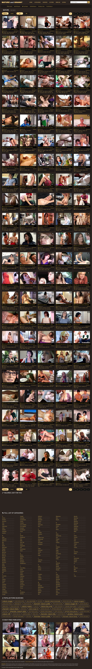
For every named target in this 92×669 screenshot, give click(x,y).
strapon (75, 524)
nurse (57, 529)
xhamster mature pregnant (7, 603)
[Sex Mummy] (81, 653)
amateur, (5, 32)
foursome (22, 584)
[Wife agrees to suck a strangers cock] (64, 219)
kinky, (32, 230)
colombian (4, 591)
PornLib (16, 168)
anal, (8, 32)
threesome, (11, 112)
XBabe (35, 129)
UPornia (88, 267)
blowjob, (10, 91)
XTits (89, 306)
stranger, (67, 229)
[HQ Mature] (64, 641)
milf (81, 131)
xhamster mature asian (18, 611)
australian (4, 531)
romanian (58, 568)
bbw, (58, 32)
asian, (76, 425)
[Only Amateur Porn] (28, 628)
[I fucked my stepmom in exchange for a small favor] (64, 121)
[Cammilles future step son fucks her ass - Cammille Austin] (64, 337)
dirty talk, (75, 289)
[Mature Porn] (81, 641)
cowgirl (21, 516)
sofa (26, 131)
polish (57, 552)
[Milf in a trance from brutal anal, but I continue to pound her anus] (46, 416)
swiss (75, 531)
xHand (17, 267)
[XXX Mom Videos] (81, 628)
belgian (3, 549)
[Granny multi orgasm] (28, 239)
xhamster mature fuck (27, 603)
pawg (57, 550)
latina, (26, 33)
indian (39, 548)
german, (12, 110)
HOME (30, 2)
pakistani (58, 547)
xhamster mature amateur (84, 611)
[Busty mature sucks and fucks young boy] (10, 278)
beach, (62, 209)
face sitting (22, 568)
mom (14, 53)
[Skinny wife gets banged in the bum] (46, 258)
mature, (8, 33)
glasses (39, 518)
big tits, (13, 32)
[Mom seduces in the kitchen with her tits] (46, 475)
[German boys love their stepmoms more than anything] (46, 239)
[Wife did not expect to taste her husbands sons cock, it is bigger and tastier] (10, 396)
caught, (10, 51)
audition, (25, 51)
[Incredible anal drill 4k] (64, 61)
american (4, 521)
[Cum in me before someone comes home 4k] (28, 61)
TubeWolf (52, 148)
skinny (57, 581)
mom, (13, 33)
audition (4, 529)
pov (52, 92)
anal (3, 523)
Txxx (35, 345)
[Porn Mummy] (11, 653)
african (3, 518)
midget (39, 592)
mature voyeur (27, 606)
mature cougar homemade (57, 603)
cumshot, (86, 288)
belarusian (4, 547)
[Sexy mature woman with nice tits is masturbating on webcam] (28, 357)
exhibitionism (23, 563)
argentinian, (41, 465)
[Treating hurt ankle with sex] (82, 455)
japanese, (81, 425)
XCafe (35, 168)
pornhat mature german (71, 611)
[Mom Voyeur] (11, 628)
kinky (39, 566)
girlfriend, (30, 189)
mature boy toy (17, 603)
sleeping (58, 582)
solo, (29, 486)
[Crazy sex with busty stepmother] (64, 180)
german (22, 593)
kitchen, (86, 33)
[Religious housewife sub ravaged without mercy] (28, 278)
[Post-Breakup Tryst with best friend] (46, 337)
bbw (3, 544)
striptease (76, 526)
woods (75, 571)
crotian (21, 521)
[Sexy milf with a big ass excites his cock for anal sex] (64, 435)
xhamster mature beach (18, 616)
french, (87, 32)
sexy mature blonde (31, 601)
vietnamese (76, 558)
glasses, (50, 150)
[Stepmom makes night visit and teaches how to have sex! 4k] (10, 140)
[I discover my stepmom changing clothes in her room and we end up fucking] (28, 22)
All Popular (17, 6)
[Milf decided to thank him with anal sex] (46, 81)
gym (39, 526)
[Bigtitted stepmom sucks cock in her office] (82, 239)
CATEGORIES (37, 2)
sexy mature (40, 601)
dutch (21, 550)
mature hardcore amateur (19, 601)
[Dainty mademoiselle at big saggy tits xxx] (64, 199)
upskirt (75, 553)
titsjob (75, 544)
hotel (39, 541)
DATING (64, 2)
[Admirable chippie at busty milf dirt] (28, 455)
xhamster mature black (10, 609)
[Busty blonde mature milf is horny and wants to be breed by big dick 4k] (82, 357)
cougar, (8, 71)
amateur (4, 519)
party (57, 548)
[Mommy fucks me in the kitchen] (82, 160)
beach (3, 545)
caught (3, 581)
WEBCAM (58, 2)
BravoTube (34, 208)
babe (3, 537)
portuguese (58, 553)
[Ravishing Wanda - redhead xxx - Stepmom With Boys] (46, 317)
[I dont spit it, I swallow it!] (46, 219)
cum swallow (23, 526)
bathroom (4, 540)
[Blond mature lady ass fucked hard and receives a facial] (28, 160)
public (57, 558)
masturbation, (45, 33)
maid (39, 584)
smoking (58, 589)
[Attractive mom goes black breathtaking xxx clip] (64, 455)
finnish (21, 578)
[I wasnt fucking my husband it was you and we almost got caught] (10, 121)
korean (39, 569)
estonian (22, 560)
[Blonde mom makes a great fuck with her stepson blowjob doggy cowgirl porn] (28, 376)
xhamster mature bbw (84, 603)
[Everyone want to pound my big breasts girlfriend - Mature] (46, 396)
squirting (76, 521)
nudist (57, 526)
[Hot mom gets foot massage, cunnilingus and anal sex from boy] (28, 101)
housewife (40, 542)
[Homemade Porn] (11, 641)
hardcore (40, 534)
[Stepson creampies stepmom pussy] (10, 455)
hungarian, (76, 230)
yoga (75, 576)
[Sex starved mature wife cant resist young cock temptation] (10, 160)
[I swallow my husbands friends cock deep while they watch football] (10, 298)
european (22, 561)
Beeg (53, 70)
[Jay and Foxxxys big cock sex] (82, 121)
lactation (40, 574)
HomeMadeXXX (51, 404)
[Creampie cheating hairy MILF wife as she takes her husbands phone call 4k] (64, 317)
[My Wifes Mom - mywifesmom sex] (28, 180)
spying (75, 519)
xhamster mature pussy (6, 616)
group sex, (84, 229)
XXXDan (88, 109)
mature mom (5, 606)
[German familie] (82, 317)
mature (45, 170)
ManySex (52, 50)
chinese (4, 586)
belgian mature (35, 613)
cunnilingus (22, 529)
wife (68, 53)
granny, (31, 51)
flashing (22, 581)
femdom (22, 571)
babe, (48, 32)
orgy (86, 230)
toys (75, 545)
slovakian (58, 584)
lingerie (39, 579)
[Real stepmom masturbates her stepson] (10, 317)
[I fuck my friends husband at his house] (64, 81)
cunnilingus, (29, 110)
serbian (57, 577)
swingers (76, 529)
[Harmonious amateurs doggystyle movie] (28, 396)
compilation (4, 592)
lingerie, (39, 269)
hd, (16, 32)
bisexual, (80, 130)
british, (61, 170)
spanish (75, 516)
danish (21, 535)
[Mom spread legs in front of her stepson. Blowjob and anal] (10, 81)
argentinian (4, 526)
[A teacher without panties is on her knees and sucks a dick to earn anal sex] (28, 81)
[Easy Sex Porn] (46, 641)
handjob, (80, 189)
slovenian (58, 586)
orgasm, (65, 53)
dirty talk (22, 542)
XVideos (88, 286)
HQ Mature (49, 6)
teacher (75, 537)
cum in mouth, (40, 190)
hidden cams (41, 537)
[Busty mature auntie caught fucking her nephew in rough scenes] (46, 140)
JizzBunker (52, 168)
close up (4, 587)
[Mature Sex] (46, 653)
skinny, (46, 269)
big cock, (7, 51)
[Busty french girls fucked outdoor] (28, 140)
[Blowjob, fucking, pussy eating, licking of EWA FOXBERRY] (64, 101)
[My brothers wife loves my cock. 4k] (46, 22)
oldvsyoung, (79, 72)
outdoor (57, 542)
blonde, (68, 51)
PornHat (88, 129)
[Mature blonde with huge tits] (64, 396)
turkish (75, 547)
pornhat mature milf (61, 613)
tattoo (75, 535)
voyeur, (88, 427)
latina (39, 576)
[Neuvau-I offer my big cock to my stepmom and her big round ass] (64, 416)
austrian (4, 533)
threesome (47, 230)
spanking (76, 518)
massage (40, 585)
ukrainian (76, 551)
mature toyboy (79, 609)
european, (22, 230)
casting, (84, 130)
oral (57, 537)
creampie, (86, 51)
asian (3, 528)
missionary (58, 516)
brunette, (83, 71)
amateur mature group (59, 606)
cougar (3, 594)
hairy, (62, 110)
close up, (30, 32)
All (19, 13)
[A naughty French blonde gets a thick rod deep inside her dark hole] (64, 258)
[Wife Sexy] (28, 641)
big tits (3, 554)
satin (57, 574)
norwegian (58, 524)
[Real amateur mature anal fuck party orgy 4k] (82, 219)
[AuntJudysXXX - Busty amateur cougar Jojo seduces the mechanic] (10, 475)
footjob (21, 583)
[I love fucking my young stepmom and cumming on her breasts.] (64, 22)
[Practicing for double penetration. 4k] (64, 42)
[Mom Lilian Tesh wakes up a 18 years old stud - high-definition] (46, 199)
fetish (21, 573)
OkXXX (52, 326)
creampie (22, 518)
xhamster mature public (42, 603)
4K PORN (51, 2)
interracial (40, 550)
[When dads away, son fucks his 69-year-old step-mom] (82, 199)
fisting (21, 579)
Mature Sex (41, 6)
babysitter (4, 539)
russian (45, 72)
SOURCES (45, 2)
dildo (21, 540)
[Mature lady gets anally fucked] (64, 357)
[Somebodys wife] (82, 140)
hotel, (65, 32)
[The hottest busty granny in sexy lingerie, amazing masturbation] (28, 475)
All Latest (10, 6)
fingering (22, 576)
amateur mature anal (75, 614)
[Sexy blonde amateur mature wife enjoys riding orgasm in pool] (28, 416)
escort (21, 558)
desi (21, 539)
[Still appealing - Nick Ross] (10, 435)
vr (74, 563)
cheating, (14, 51)
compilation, (81, 484)
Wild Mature (33, 6)
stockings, (43, 230)
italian (39, 555)
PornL (71, 168)
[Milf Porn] (28, 653)
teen (26, 269)
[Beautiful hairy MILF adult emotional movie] (10, 337)
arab (3, 524)
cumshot (22, 528)
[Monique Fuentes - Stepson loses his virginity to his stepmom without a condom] (28, 337)
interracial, (77, 53)
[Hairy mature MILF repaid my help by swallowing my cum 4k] (10, 180)
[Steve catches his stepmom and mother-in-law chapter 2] (46, 180)
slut (57, 587)
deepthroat (22, 537)
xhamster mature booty (69, 616)
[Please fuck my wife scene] (10, 376)
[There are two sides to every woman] (28, 219)
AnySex (88, 345)
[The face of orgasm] (82, 475)
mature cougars (79, 601)
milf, (11, 33)
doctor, (79, 248)
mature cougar (7, 601)
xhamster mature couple (67, 601)
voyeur (7, 151)
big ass (3, 550)
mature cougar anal (56, 616)
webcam (30, 368)
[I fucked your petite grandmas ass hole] (28, 42)
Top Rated (25, 6)
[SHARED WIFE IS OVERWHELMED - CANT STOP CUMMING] (82, 42)
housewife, (82, 33)
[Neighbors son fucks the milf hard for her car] (82, 396)
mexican (40, 590)
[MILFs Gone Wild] (46, 628)
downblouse (22, 549)
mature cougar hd (71, 603)
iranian (39, 552)
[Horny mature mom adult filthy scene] (10, 258)
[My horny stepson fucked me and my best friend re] (64, 278)
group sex (40, 524)
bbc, (79, 51)
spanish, (83, 72)
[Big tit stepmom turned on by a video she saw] (10, 61)
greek (39, 523)
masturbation (41, 587)
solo (57, 594)
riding (57, 564)
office (77, 249)
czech (21, 531)
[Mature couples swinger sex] (64, 140)
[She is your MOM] (64, 239)
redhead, (65, 131)
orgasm (64, 33)
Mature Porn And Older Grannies (12, 2)
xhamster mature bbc (48, 614)
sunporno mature (26, 613)
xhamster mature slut (56, 608)
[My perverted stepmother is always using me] (46, 376)
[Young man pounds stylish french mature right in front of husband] (46, 160)
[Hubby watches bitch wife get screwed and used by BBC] (64, 298)
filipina (21, 574)
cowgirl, (47, 150)
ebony (21, 555)
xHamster (16, 30)
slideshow (81, 486)
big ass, (10, 32)
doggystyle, (84, 32)
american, (44, 32)
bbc (3, 542)
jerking (39, 561)
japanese (40, 559)
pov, (43, 72)
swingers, (58, 151)
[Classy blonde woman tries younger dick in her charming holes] (28, 121)
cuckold (22, 523)
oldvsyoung (47, 131)
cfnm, (83, 288)
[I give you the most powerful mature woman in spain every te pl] (82, 61)
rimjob (57, 566)
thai (75, 540)
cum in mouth (23, 524)
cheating (4, 584)
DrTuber (70, 109)
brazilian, (11, 150)
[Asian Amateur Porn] (64, 653)
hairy (39, 530)
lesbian (39, 577)
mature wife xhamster (67, 608)
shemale (58, 579)
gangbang (22, 592)
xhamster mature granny (84, 616)
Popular (5, 13)
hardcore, (22, 53)
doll (21, 547)
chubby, (61, 130)
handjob (40, 532)
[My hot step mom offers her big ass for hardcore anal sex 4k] (46, 101)
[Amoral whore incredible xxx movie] (64, 475)
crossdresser (23, 519)
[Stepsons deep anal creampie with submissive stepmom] (46, 61)
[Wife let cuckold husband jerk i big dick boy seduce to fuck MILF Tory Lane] (10, 101)
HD (26, 13)
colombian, (30, 347)
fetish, (33, 110)
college (3, 589)
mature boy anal (46, 606)
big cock (4, 552)
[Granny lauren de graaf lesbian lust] (82, 101)
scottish (57, 576)
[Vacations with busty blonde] (28, 435)
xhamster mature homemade (52, 601)
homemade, (4, 33)
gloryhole (40, 519)
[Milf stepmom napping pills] (46, 42)
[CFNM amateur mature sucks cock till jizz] (82, 278)
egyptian (22, 556)
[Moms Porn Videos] (64, 628)
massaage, (76, 427)
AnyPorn (34, 483)
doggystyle (22, 545)
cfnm (3, 582)
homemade (40, 539)
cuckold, (8, 110)
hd (38, 536)
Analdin (88, 89)
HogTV (52, 444)
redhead (80, 112)
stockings (87, 72)
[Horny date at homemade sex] (10, 199)
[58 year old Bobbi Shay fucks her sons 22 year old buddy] (10, 239)
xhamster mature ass (16, 613)
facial (21, 569)
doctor (21, 544)
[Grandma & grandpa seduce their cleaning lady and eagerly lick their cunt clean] (46, 278)
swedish (75, 528)
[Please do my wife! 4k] (46, 298)
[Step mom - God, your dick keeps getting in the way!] (46, 435)
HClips (88, 148)
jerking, (84, 289)
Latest (12, 13)
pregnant (58, 557)
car (3, 577)
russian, (13, 309)
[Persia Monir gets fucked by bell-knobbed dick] (82, 298)
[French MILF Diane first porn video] (64, 376)
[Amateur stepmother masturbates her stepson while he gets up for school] (82, 180)
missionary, (58, 33)
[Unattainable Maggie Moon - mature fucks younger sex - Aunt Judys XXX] (82, 435)
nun (57, 527)
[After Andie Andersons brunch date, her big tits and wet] (10, 416)
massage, (26, 112)
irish (39, 553)
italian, (49, 229)
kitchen (39, 568)
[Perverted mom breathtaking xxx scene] (82, 81)
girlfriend (40, 516)
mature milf (36, 606)
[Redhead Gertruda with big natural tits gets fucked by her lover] (28, 199)
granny (39, 521)
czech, (26, 189)
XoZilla (71, 188)
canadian (4, 576)
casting (3, 579)
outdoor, (21, 151)
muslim (57, 519)
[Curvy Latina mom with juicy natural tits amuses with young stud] (28, 298)
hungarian (40, 544)
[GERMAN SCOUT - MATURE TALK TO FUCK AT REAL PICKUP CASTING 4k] (10, 357)
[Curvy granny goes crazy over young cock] (82, 337)
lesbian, (85, 425)
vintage (64, 289)
